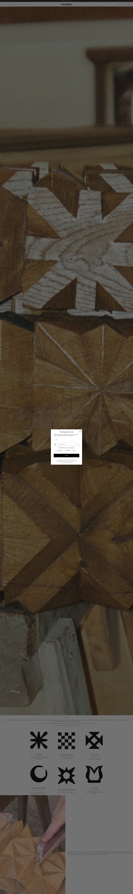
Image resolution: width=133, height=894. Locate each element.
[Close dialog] (80, 431)
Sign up (66, 455)
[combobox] (56, 444)
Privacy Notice (69, 462)
